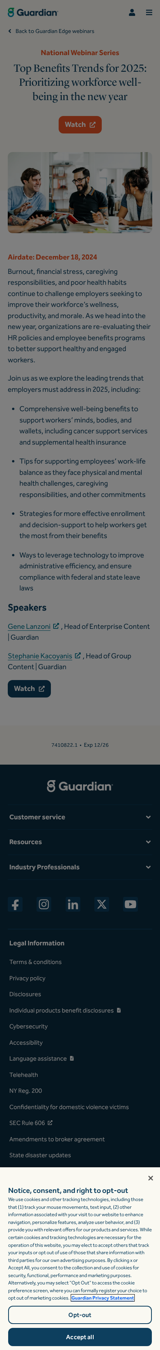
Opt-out (79, 1315)
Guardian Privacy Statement (102, 1298)
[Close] (150, 1178)
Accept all (80, 1337)
